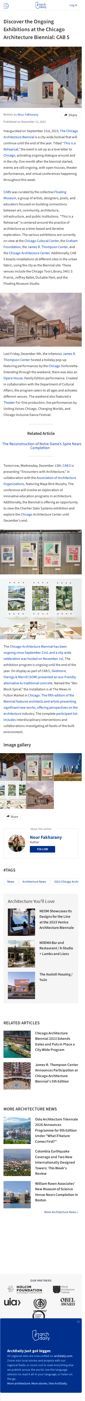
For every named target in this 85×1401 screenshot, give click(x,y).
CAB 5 (67, 465)
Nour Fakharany (46, 837)
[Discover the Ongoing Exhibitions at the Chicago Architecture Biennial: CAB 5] (40, 767)
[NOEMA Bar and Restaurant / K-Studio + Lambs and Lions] (21, 953)
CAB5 (7, 192)
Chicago (9, 155)
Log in (73, 5)
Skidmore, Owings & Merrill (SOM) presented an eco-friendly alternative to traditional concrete (39, 677)
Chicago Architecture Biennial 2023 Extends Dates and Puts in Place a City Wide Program (55, 1042)
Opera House (13, 378)
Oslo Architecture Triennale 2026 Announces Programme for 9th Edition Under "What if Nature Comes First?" (56, 1130)
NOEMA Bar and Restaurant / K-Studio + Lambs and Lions (56, 948)
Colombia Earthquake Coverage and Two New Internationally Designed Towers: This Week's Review (55, 1162)
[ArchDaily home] (40, 5)
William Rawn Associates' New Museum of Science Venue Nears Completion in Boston (56, 1192)
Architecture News (34, 882)
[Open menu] (6, 5)
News (10, 882)
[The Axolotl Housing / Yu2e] (21, 985)
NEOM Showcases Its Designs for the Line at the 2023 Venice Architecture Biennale (56, 920)
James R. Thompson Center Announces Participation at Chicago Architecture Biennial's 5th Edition (56, 1073)
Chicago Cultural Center (41, 240)
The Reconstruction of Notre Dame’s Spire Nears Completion (42, 446)
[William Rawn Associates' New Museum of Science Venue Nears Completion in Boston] (17, 1194)
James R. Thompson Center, (48, 247)
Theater (9, 402)
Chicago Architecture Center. (30, 253)
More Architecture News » (61, 1212)
